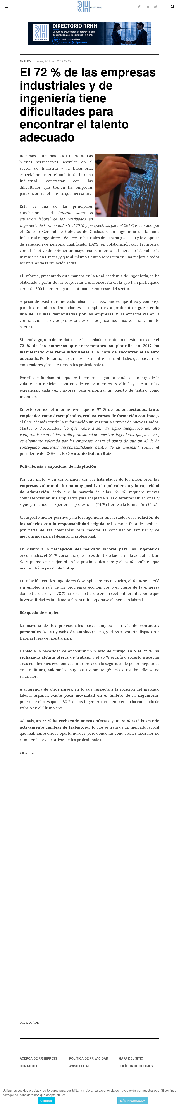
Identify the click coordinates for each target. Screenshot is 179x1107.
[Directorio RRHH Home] (89, 33)
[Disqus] (89, 836)
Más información (133, 1101)
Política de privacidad (88, 1058)
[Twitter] (139, 6)
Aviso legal (79, 1066)
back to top (29, 1022)
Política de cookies (136, 1066)
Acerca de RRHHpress (38, 1058)
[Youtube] (155, 6)
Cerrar (46, 1101)
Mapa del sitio (131, 1058)
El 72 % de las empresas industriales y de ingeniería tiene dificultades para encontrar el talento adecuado (88, 104)
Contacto (28, 1066)
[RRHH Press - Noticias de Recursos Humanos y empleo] (89, 6)
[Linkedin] (147, 6)
